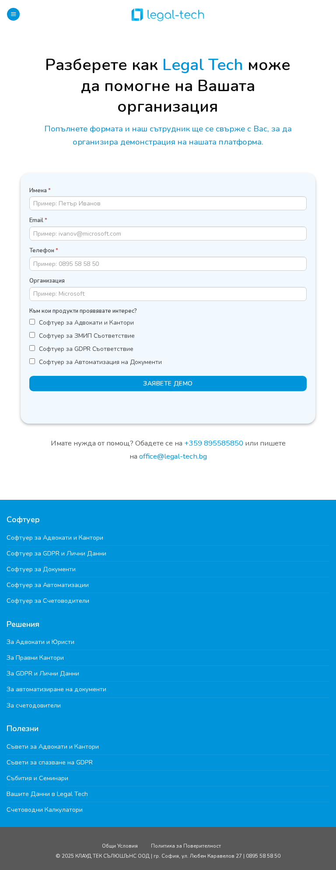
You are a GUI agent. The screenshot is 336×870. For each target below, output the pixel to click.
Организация (47, 281)
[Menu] (13, 14)
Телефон (43, 251)
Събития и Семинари (37, 778)
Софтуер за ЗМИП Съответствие (86, 336)
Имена (40, 191)
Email (38, 220)
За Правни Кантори (35, 657)
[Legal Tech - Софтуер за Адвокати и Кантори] (168, 14)
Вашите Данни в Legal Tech (47, 793)
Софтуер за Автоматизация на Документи (99, 362)
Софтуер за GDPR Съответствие (85, 349)
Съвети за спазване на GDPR (50, 762)
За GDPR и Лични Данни (43, 673)
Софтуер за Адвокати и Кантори (85, 322)
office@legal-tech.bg (172, 456)
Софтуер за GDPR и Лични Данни (56, 553)
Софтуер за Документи (41, 569)
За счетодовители (34, 705)
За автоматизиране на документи (56, 689)
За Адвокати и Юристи (40, 641)
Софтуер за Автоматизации (48, 584)
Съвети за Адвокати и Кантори (53, 746)
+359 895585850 (213, 443)
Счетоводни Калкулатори (45, 809)
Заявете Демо (167, 383)
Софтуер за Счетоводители (48, 600)
